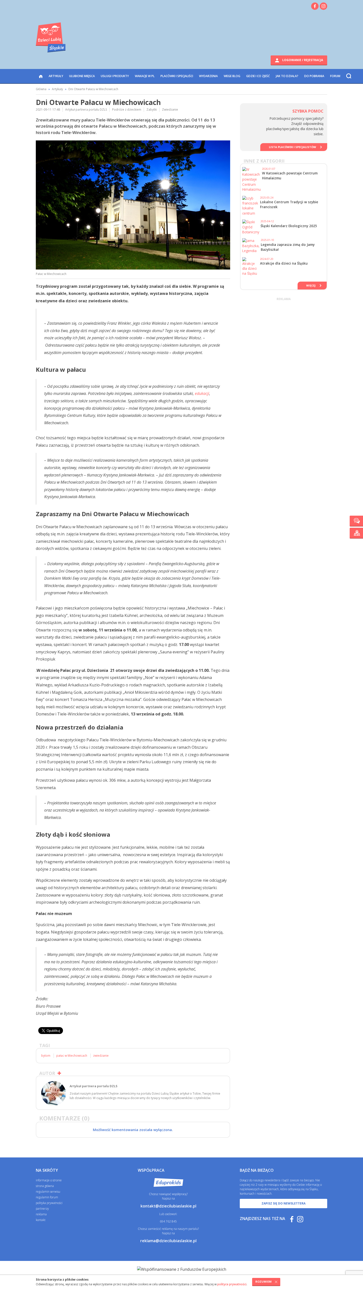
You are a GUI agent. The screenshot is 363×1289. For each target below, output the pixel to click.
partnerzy (42, 1208)
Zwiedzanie (170, 109)
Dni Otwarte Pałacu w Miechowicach (93, 89)
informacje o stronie (49, 1180)
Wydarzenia (208, 76)
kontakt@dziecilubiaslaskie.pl (168, 1206)
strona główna (45, 1186)
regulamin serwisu (48, 1191)
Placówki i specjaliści (177, 76)
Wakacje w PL (145, 76)
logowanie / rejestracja (302, 60)
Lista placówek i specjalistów (292, 147)
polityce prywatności (231, 1284)
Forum (335, 76)
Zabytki (151, 109)
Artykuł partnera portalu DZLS (86, 109)
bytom (45, 1055)
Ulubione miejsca (82, 76)
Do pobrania (314, 76)
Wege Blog (232, 76)
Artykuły (56, 76)
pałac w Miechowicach (71, 1055)
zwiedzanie (101, 1055)
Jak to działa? (287, 76)
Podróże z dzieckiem (126, 109)
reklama (41, 1214)
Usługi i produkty (115, 76)
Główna (41, 89)
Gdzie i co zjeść (258, 76)
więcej (311, 285)
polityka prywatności (49, 1203)
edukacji (202, 393)
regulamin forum (47, 1197)
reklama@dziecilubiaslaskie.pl (168, 1240)
